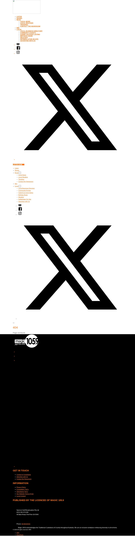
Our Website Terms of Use (25, 494)
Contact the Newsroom (30, 26)
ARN (18, 533)
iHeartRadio (20, 534)
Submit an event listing (30, 34)
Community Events (28, 33)
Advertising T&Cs (22, 491)
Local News (25, 21)
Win (18, 28)
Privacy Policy (21, 487)
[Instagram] (18, 53)
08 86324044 (26, 524)
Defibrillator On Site (29, 39)
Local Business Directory (31, 31)
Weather (24, 37)
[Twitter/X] (69, 159)
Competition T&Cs (23, 489)
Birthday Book (26, 36)
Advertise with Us (27, 41)
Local (19, 29)
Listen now (17, 164)
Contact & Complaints (24, 474)
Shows (19, 18)
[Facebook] (18, 49)
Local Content (21, 496)
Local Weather (26, 23)
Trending (24, 24)
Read (19, 20)
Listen (19, 16)
